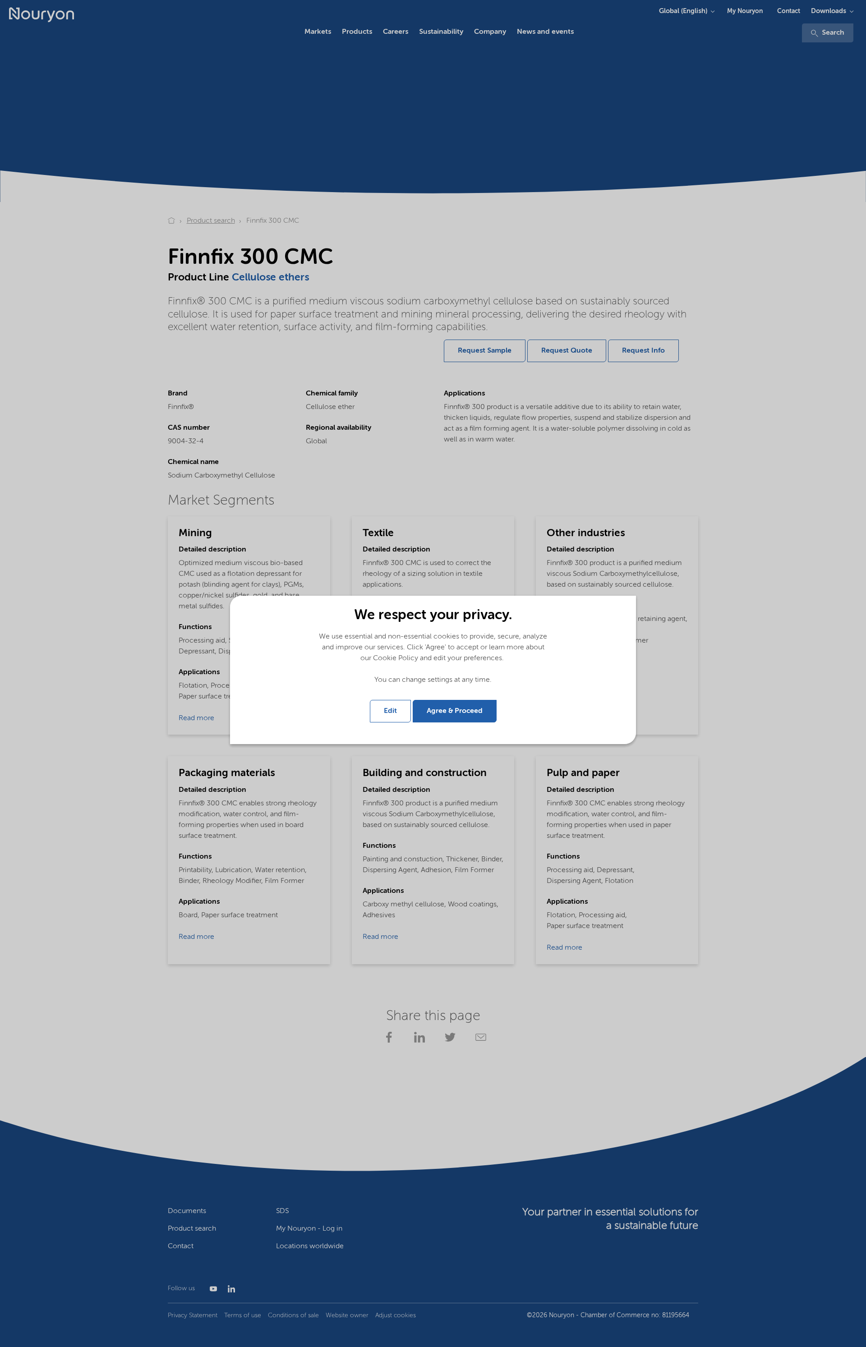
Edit (390, 711)
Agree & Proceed (455, 711)
